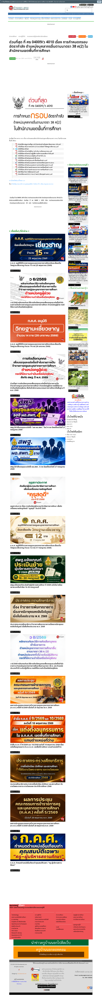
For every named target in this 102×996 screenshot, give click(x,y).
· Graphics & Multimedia (18, 922)
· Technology (15, 915)
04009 (36, 200)
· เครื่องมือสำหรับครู (78, 932)
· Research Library (16, 933)
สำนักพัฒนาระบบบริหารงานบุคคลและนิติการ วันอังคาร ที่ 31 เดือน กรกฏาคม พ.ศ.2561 (32, 184)
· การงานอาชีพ (38, 933)
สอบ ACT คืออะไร (71, 437)
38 (26, 203)
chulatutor (70, 439)
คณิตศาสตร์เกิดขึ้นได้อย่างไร (78, 305)
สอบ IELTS (69, 424)
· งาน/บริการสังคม (60, 919)
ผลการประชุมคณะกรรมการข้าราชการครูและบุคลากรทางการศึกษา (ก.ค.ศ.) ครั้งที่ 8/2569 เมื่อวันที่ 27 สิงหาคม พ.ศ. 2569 (78, 199)
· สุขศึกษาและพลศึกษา (40, 926)
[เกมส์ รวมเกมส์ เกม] (70, 18)
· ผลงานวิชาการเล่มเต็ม (79, 929)
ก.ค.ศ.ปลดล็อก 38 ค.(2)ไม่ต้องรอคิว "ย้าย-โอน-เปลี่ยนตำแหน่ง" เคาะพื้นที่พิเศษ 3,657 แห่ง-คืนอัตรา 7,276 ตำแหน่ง (78, 218)
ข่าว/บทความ (82, 36)
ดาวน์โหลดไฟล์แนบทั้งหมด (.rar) (17, 180)
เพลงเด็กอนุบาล (71, 441)
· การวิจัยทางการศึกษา (79, 919)
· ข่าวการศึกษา (59, 915)
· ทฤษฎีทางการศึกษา (78, 915)
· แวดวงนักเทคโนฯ (16, 937)
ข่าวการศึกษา (13, 36)
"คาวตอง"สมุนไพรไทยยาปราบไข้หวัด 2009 (78, 387)
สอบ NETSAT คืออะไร (72, 422)
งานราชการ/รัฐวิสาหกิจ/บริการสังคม (37, 36)
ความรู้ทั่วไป (22, 36)
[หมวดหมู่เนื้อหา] (45, 18)
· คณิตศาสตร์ (37, 917)
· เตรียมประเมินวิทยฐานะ (79, 927)
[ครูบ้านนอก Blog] (26, 18)
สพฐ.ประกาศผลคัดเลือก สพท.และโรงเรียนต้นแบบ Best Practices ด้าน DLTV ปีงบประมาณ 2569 (78, 257)
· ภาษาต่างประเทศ (39, 922)
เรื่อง (46, 200)
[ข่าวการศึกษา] (19, 18)
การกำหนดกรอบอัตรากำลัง (56, 200)
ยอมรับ (99, 1)
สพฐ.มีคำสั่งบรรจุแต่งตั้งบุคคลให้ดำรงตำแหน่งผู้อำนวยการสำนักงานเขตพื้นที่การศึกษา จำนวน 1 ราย (78, 180)
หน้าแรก (90, 36)
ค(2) (30, 203)
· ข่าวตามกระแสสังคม (61, 917)
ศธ (32, 200)
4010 (42, 200)
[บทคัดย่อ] (64, 18)
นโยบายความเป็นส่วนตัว (59, 1)
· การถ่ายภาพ (14, 928)
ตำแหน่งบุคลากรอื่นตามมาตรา (17, 203)
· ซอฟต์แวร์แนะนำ (15, 926)
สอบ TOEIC (70, 426)
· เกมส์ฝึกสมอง (59, 929)
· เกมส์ (57, 927)
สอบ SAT (69, 428)
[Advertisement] (51, 28)
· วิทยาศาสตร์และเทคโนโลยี (41, 919)
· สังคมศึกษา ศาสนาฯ (40, 928)
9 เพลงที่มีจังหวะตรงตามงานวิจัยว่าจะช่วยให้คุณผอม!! (78, 366)
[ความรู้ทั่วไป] (77, 18)
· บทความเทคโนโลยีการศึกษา (18, 917)
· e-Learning (14, 919)
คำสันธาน (78, 325)
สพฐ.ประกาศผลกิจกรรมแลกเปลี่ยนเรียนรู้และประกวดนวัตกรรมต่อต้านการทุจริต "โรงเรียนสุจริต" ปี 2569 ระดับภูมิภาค (78, 110)
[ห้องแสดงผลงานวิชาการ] (55, 18)
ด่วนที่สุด (26, 200)
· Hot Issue (14, 931)
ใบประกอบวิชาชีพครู (72, 419)
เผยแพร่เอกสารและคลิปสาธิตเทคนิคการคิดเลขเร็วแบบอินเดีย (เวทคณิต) (78, 345)
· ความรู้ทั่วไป (37, 915)
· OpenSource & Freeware (19, 924)
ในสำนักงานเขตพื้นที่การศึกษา (39, 203)
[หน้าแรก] (11, 18)
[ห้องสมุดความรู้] (35, 18)
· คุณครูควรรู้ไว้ (77, 925)
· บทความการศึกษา (78, 917)
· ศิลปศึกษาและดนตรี (39, 931)
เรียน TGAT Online (71, 434)
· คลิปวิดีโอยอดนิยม (60, 922)
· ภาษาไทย (37, 924)
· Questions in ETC (16, 935)
